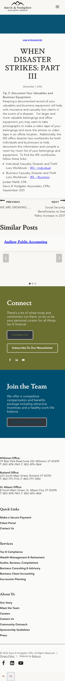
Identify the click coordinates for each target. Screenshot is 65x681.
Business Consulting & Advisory (20, 568)
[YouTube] (20, 663)
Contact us (20, 335)
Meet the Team (9, 608)
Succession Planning (13, 579)
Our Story (6, 602)
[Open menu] (57, 7)
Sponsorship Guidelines (15, 630)
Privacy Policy (7, 656)
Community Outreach (13, 624)
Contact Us (7, 528)
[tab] (30, 284)
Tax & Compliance (11, 552)
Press (3, 635)
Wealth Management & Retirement (22, 557)
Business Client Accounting (17, 573)
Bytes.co (36, 656)
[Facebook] (3, 663)
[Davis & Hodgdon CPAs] (17, 6)
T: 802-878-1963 (10, 464)
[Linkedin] (12, 663)
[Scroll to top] (3, 676)
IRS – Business (40, 177)
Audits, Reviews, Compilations (19, 563)
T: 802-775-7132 (9, 478)
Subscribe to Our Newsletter (32, 348)
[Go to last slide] (6, 258)
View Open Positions (27, 422)
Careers (5, 613)
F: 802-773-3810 (31, 478)
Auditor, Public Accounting (25, 241)
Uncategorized (32, 40)
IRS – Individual (40, 168)
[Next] (59, 258)
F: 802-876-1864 (31, 464)
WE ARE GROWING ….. (15, 204)
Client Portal (8, 523)
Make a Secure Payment (15, 517)
